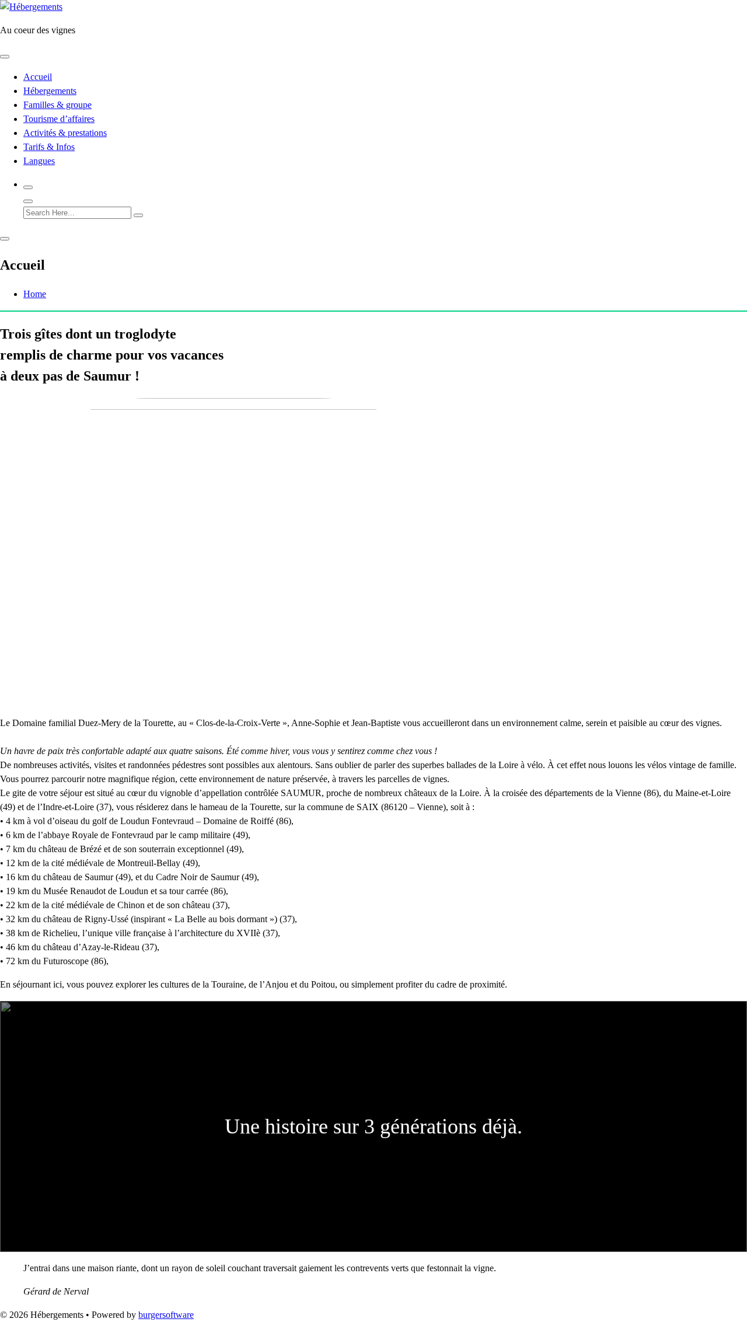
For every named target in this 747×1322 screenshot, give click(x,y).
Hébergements (49, 91)
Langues (39, 161)
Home (34, 294)
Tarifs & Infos (49, 147)
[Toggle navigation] (4, 56)
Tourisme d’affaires (59, 119)
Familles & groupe (57, 105)
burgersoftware (166, 1315)
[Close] (28, 201)
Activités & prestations (65, 133)
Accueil (37, 77)
